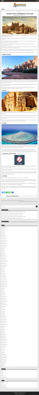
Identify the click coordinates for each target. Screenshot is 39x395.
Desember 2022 (4, 299)
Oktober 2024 (3, 263)
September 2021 (4, 324)
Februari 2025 (3, 256)
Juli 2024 (2, 268)
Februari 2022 (3, 316)
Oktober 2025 (3, 243)
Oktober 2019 (3, 359)
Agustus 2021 (3, 326)
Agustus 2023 (3, 286)
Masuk (2, 382)
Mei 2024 (3, 271)
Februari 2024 (3, 276)
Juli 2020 (3, 347)
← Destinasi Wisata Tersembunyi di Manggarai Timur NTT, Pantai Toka (12, 200)
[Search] (37, 1)
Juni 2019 (3, 364)
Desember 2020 (4, 339)
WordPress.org (4, 387)
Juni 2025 (3, 250)
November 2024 (4, 261)
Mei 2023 (3, 291)
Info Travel (3, 370)
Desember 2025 (4, 240)
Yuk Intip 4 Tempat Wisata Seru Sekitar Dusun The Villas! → (28, 201)
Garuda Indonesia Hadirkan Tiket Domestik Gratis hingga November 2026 (13, 216)
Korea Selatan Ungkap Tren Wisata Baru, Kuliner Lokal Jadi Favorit (12, 213)
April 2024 (3, 273)
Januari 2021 (3, 337)
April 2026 (3, 233)
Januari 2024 (3, 278)
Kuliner (2, 372)
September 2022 (4, 304)
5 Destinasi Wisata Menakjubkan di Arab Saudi (19, 14)
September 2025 (4, 245)
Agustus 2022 (3, 306)
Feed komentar (3, 385)
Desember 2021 (4, 319)
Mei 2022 (3, 311)
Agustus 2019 (3, 362)
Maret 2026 (3, 235)
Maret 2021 (3, 334)
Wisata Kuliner (3, 377)
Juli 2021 (2, 327)
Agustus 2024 (3, 266)
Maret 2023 (3, 294)
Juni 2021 (3, 329)
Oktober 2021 (3, 322)
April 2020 (3, 352)
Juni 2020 (3, 349)
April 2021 (3, 332)
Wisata (20, 11)
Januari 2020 (3, 354)
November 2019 (4, 357)
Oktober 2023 (3, 283)
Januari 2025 (3, 258)
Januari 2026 (3, 238)
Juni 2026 (3, 230)
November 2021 (4, 321)
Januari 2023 (3, 298)
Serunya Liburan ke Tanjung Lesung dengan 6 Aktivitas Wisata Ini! (12, 218)
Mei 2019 (2, 365)
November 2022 (4, 301)
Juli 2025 (3, 248)
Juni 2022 (3, 309)
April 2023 (3, 293)
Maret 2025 (3, 255)
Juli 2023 (3, 288)
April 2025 (3, 253)
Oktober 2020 (3, 342)
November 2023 (4, 281)
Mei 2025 (3, 251)
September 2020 (4, 344)
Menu (3, 0)
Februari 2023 (3, 296)
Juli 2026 (3, 228)
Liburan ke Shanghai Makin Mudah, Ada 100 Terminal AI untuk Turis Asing (13, 211)
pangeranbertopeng (17, 15)
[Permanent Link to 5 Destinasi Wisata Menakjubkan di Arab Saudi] (19, 25)
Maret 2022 (3, 314)
